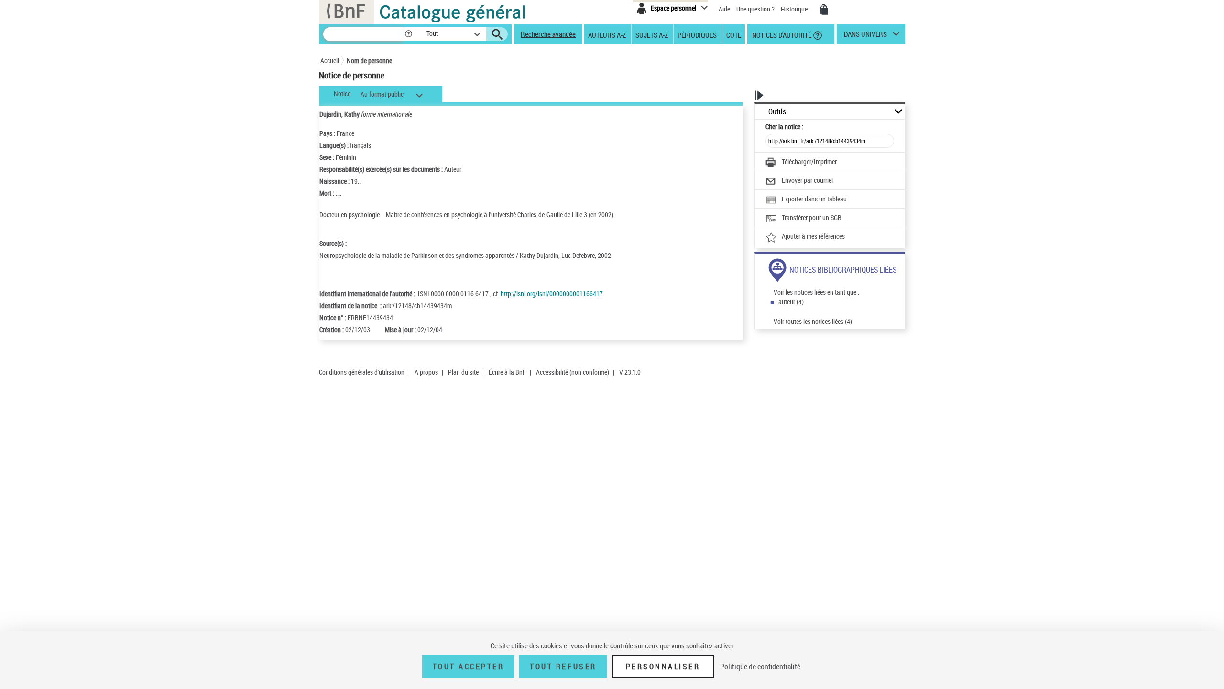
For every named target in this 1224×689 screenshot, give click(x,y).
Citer (784, 126)
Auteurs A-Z (607, 34)
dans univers (865, 36)
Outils (777, 112)
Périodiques (697, 34)
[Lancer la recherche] (497, 34)
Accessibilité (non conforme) (572, 372)
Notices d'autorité (781, 34)
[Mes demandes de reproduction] (824, 9)
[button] (408, 34)
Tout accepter (468, 666)
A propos (426, 372)
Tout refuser (563, 666)
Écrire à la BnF (507, 372)
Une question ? (756, 8)
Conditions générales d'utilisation (361, 372)
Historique (795, 8)
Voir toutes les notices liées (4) (813, 321)
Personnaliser (663, 666)
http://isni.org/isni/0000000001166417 (552, 293)
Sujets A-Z (651, 34)
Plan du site (463, 372)
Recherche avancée (548, 34)
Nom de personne (369, 60)
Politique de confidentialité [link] (760, 666)
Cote (733, 34)
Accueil (329, 60)
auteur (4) (791, 301)
